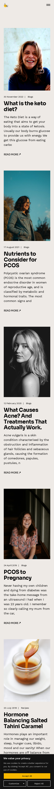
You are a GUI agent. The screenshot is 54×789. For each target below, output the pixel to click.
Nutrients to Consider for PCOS (20, 259)
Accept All (27, 776)
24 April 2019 (10, 565)
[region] (27, 771)
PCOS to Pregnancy (17, 575)
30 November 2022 (13, 96)
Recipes (25, 708)
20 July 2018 (10, 708)
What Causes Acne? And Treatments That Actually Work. (25, 419)
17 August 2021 (11, 247)
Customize (14, 783)
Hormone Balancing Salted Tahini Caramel (25, 720)
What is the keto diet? (25, 106)
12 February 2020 (13, 403)
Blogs (30, 96)
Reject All (38, 783)
